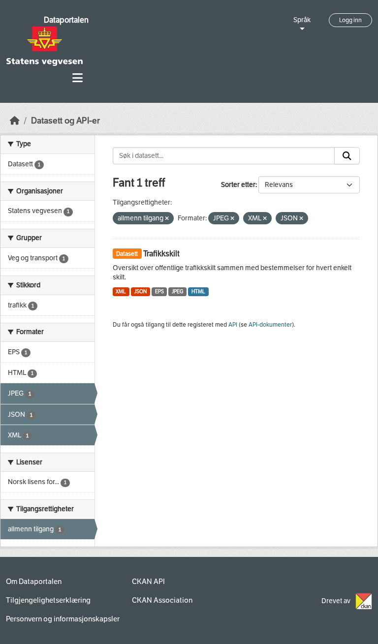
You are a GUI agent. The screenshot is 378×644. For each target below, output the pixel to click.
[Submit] (347, 156)
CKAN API (148, 581)
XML (121, 291)
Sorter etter (238, 185)
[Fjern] (167, 218)
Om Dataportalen (34, 581)
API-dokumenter (270, 324)
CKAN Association (162, 600)
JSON (140, 291)
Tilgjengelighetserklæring (48, 600)
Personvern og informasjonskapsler (63, 618)
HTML (198, 291)
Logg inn (350, 20)
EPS (159, 291)
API (232, 324)
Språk (302, 20)
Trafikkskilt (161, 253)
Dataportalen (66, 20)
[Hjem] (15, 121)
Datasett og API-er (65, 121)
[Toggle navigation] (77, 78)
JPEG (177, 291)
